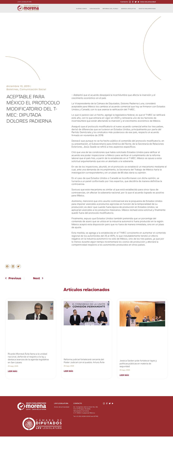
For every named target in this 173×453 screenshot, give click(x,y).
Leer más (12, 371)
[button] (7, 266)
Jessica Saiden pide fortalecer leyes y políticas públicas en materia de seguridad (138, 363)
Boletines (12, 89)
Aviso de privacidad (148, 2)
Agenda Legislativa (128, 8)
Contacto (124, 2)
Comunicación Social (33, 89)
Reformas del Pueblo (110, 8)
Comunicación (95, 8)
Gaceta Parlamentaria (147, 8)
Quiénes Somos (81, 8)
